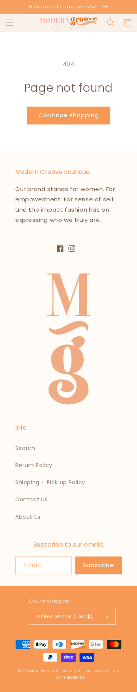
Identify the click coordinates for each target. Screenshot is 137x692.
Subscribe (98, 565)
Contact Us (31, 499)
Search (25, 448)
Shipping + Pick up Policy (50, 482)
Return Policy (34, 465)
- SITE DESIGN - (98, 671)
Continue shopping (68, 115)
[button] (9, 22)
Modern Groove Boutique (55, 671)
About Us (28, 517)
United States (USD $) (64, 616)
